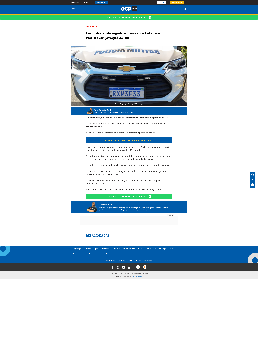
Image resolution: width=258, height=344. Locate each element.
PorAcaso (90, 254)
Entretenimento (129, 249)
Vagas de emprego (113, 254)
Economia (105, 249)
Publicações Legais (166, 249)
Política (140, 249)
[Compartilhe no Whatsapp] (252, 185)
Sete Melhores (78, 254)
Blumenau (121, 260)
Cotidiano (87, 249)
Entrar (162, 2)
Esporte (96, 249)
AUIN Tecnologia (137, 276)
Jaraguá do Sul (110, 260)
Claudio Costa (105, 110)
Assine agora (177, 2)
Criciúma (138, 260)
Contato (85, 2)
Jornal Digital (75, 2)
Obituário (99, 254)
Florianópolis (148, 260)
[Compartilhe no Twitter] (252, 180)
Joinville (130, 260)
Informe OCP (151, 249)
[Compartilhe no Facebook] (252, 175)
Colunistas (116, 249)
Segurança (77, 249)
